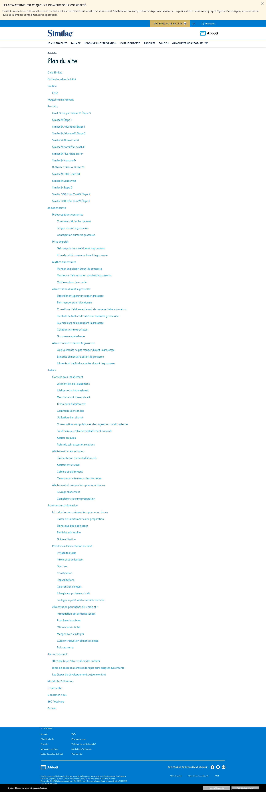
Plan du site (76, 753)
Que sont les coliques (69, 586)
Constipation (64, 573)
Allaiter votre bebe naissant (73, 390)
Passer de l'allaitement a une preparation (80, 519)
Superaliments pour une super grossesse (80, 296)
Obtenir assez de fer (69, 627)
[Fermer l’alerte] (262, 4)
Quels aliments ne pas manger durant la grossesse (86, 350)
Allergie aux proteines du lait (73, 593)
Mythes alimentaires (64, 262)
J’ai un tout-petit (57, 654)
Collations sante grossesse (72, 329)
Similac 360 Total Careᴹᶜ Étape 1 (71, 201)
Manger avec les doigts (70, 634)
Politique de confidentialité (83, 744)
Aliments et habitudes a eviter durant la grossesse (86, 363)
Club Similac (55, 72)
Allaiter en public (67, 438)
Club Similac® (47, 739)
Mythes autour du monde (72, 282)
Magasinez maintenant (61, 99)
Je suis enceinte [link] (57, 43)
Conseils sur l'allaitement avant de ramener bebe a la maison (92, 309)
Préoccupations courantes (67, 214)
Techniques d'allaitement (71, 404)
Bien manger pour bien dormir (74, 302)
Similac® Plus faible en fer (67, 154)
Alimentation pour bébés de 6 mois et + (75, 607)
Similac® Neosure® (64, 160)
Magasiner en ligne (49, 748)
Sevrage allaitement (68, 492)
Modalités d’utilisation (60, 681)
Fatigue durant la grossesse (72, 228)
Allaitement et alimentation (68, 451)
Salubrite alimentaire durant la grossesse (80, 356)
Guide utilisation (66, 539)
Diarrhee (62, 566)
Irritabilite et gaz (66, 553)
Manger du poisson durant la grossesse (79, 269)
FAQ (55, 93)
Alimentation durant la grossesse (71, 289)
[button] (203, 24)
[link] (52, 52)
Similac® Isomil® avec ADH (68, 147)
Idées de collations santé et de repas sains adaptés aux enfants (88, 668)
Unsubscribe (55, 688)
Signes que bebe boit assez (72, 526)
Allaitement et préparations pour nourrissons (78, 485)
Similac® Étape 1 (62, 120)
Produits (53, 106)
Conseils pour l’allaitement (67, 377)
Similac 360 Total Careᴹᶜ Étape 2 (71, 194)
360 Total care (56, 701)
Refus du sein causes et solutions (76, 444)
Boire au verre (65, 647)
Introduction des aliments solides (76, 614)
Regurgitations (65, 580)
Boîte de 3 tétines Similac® (68, 167)
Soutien (52, 86)
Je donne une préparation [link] (100, 43)
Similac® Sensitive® (64, 181)
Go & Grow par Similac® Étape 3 (71, 113)
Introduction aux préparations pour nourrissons (80, 512)
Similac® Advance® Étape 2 (69, 133)
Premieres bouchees (69, 620)
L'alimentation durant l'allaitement (77, 458)
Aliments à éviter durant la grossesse (73, 343)
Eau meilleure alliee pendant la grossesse (80, 323)
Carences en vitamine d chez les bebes (79, 478)
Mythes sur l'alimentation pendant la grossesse (84, 275)
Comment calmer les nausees (74, 221)
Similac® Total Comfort (66, 174)
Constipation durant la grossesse (76, 235)
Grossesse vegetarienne (71, 336)
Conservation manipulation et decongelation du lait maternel (92, 424)
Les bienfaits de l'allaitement (73, 384)
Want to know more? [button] (245, 788)
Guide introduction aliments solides (77, 641)
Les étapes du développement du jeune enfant (79, 674)
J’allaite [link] (76, 43)
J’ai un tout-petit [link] (130, 43)
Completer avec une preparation (76, 499)
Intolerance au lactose (70, 559)
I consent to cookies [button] (216, 788)
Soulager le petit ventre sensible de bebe (80, 600)
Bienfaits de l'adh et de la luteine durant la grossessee (88, 316)
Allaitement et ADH (68, 465)
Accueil (52, 708)
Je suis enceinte (57, 208)
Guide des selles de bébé (62, 79)
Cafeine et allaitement (70, 471)
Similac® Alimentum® (65, 140)
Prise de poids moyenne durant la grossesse (82, 255)
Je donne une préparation (63, 505)
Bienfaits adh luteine (69, 532)
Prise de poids (60, 242)
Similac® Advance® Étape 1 (68, 127)
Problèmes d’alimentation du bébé (72, 546)
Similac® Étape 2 (62, 187)
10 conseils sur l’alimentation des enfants (76, 661)
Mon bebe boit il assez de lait (73, 397)
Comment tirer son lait (70, 411)
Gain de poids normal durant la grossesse (80, 248)
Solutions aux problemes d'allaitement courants (84, 431)
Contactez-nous (57, 695)
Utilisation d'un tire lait (70, 417)
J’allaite (52, 370)
